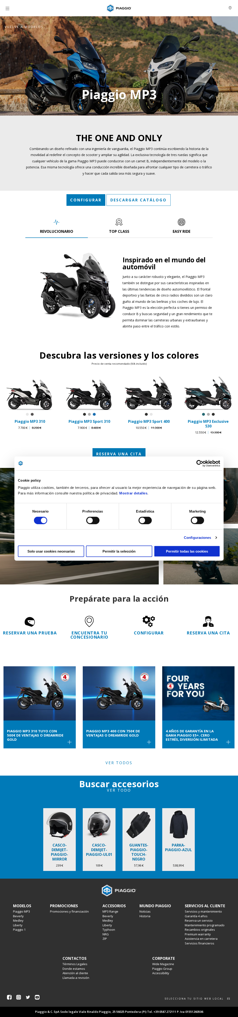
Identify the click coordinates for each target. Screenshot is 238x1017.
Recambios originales (200, 929)
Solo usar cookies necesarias (51, 551)
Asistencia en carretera (201, 939)
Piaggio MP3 (21, 911)
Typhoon (108, 929)
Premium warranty (198, 934)
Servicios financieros (199, 943)
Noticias (145, 911)
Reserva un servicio (199, 920)
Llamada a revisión (76, 978)
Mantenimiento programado (205, 925)
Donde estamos (74, 969)
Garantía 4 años (196, 916)
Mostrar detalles (133, 493)
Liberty (18, 925)
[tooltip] (27, 414)
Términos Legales (75, 964)
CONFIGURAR (86, 200)
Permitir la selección (119, 551)
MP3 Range (110, 911)
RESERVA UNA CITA (119, 454)
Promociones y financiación (69, 911)
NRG (105, 934)
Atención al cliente (75, 973)
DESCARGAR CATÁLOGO (138, 200)
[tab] (56, 226)
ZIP (104, 939)
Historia (144, 916)
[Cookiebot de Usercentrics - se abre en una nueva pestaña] (199, 463)
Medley (18, 920)
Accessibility (160, 973)
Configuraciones (197, 537)
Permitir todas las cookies (187, 551)
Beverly (18, 916)
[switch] (92, 520)
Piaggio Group (162, 969)
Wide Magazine (163, 964)
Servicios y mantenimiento (203, 911)
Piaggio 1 (19, 929)
